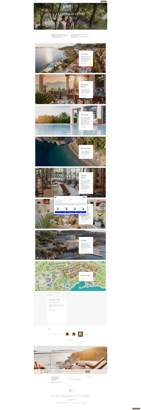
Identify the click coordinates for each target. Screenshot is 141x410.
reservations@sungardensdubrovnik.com (66, 396)
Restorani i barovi (84, 85)
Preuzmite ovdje (87, 371)
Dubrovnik (78, 395)
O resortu (84, 54)
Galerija (70, 357)
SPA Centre (85, 115)
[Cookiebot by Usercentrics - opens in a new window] (83, 197)
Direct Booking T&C (83, 402)
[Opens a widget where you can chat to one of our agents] (136, 409)
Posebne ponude (57, 395)
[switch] (66, 209)
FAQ (89, 395)
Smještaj (52, 395)
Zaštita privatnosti (68, 402)
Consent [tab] (59, 199)
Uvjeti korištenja (63, 402)
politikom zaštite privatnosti (77, 379)
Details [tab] (70, 199)
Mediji (82, 395)
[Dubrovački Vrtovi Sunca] (70, 1)
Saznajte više (84, 63)
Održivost (74, 395)
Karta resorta (85, 275)
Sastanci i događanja (69, 395)
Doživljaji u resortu (63, 395)
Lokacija (83, 240)
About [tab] (81, 199)
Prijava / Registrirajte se (86, 396)
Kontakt (79, 402)
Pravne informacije (58, 402)
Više (87, 395)
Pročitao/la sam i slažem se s (74, 379)
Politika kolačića (72, 402)
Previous (49, 334)
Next (92, 334)
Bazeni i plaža (85, 148)
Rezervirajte (103, 1)
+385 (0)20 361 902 (57, 396)
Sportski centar (84, 176)
